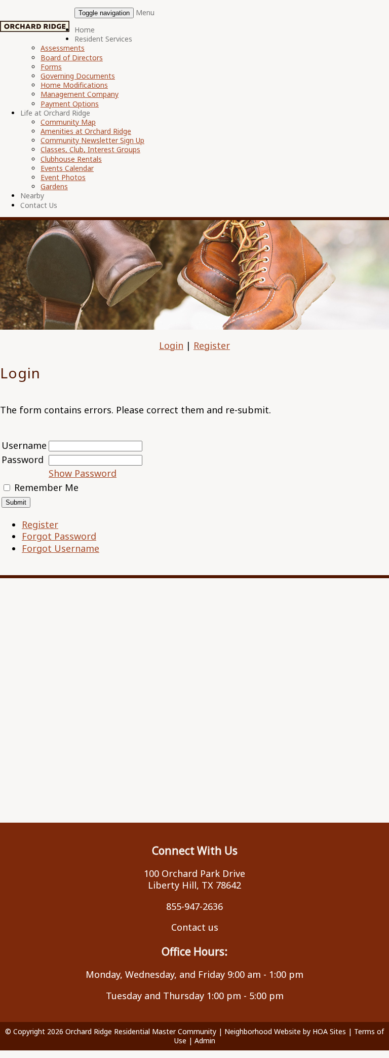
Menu (145, 12)
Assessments (63, 48)
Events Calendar (67, 168)
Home (84, 29)
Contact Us (38, 205)
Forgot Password (59, 536)
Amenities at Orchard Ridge (86, 131)
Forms (51, 67)
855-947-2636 (194, 906)
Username (24, 445)
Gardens (54, 186)
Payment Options (70, 104)
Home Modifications (74, 85)
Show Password (82, 473)
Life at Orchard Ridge (55, 113)
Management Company (80, 94)
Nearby (32, 195)
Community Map (68, 122)
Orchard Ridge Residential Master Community (140, 1031)
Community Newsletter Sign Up (92, 140)
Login (171, 345)
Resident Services (103, 39)
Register (211, 345)
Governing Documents (78, 76)
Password (23, 459)
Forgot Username (60, 548)
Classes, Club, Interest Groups (90, 149)
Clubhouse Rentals (71, 159)
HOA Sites (329, 1031)
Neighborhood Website (262, 1031)
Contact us (194, 927)
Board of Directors (72, 57)
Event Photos (63, 177)
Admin (204, 1040)
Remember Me (46, 487)
